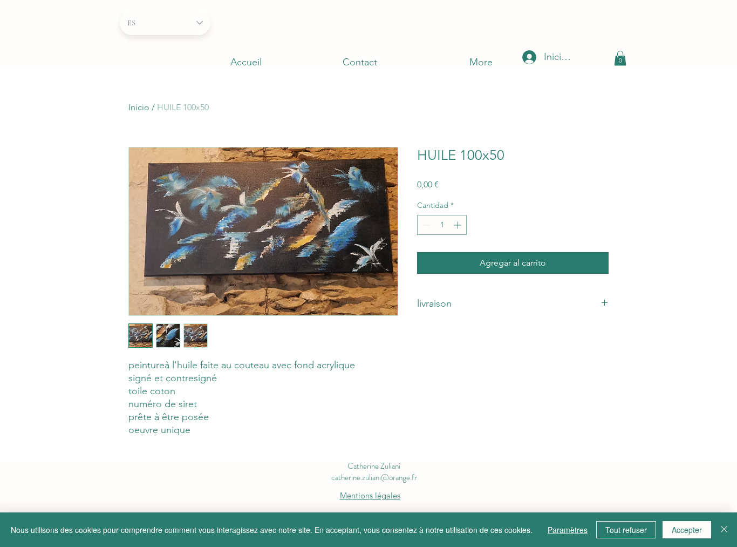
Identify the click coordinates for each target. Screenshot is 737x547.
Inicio (138, 107)
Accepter (687, 529)
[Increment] (458, 224)
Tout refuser (626, 529)
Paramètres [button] (568, 529)
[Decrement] (425, 224)
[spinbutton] (442, 224)
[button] (620, 58)
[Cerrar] (724, 529)
